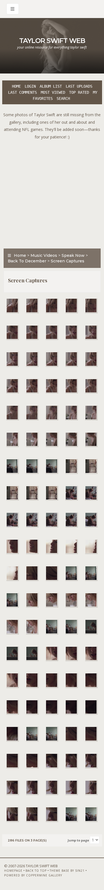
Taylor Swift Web (52, 41)
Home (16, 86)
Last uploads (79, 86)
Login (30, 86)
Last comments (22, 92)
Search (63, 98)
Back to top (36, 871)
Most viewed (53, 92)
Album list (51, 86)
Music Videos (44, 255)
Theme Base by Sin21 (67, 871)
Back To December (27, 260)
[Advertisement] (52, 193)
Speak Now (73, 255)
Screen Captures (67, 260)
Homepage (13, 871)
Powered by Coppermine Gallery (33, 875)
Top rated (79, 92)
